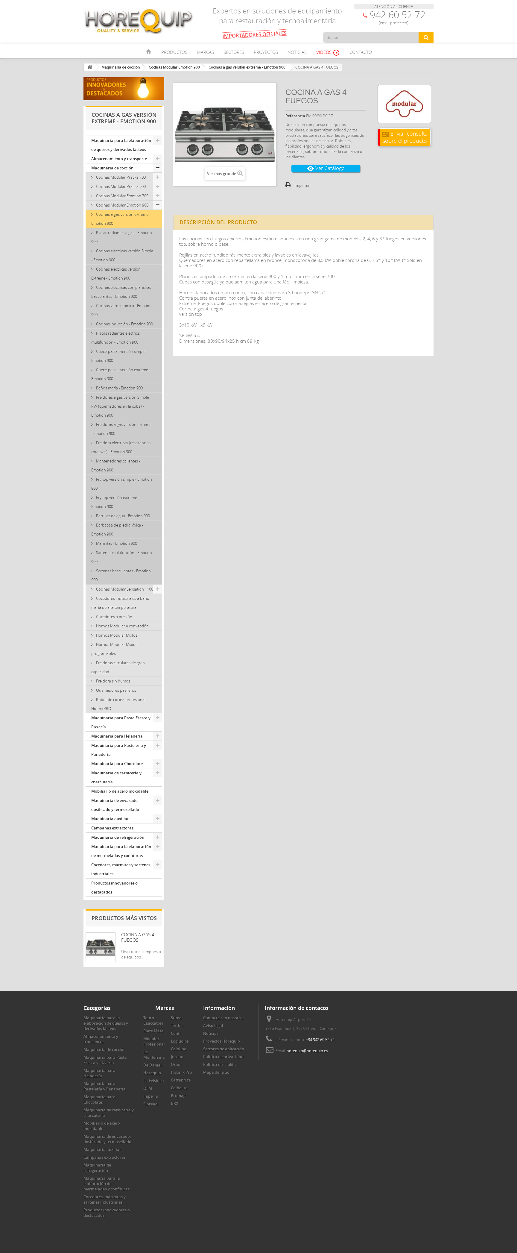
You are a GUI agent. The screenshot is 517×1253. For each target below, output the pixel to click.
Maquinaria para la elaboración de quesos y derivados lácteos (121, 145)
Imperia (150, 1096)
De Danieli (153, 1065)
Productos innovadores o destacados (114, 887)
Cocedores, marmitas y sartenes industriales (120, 869)
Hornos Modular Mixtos (116, 635)
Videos (328, 52)
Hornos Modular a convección (122, 626)
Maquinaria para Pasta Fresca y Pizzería (120, 722)
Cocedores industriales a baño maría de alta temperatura (120, 603)
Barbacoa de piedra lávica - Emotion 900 (117, 529)
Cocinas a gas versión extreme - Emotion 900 (120, 219)
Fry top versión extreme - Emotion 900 (115, 502)
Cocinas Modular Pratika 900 (120, 186)
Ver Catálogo (326, 168)
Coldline (178, 1049)
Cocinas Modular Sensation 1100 (124, 589)
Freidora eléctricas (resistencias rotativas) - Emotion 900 (120, 447)
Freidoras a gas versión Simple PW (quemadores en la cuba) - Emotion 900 (120, 406)
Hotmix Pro (181, 1072)
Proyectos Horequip (221, 1041)
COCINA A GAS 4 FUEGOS (137, 937)
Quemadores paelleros (115, 690)
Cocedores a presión (113, 616)
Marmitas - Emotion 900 (116, 543)
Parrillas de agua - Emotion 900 (122, 515)
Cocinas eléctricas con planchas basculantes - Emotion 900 (121, 292)
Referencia (295, 116)
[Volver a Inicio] (89, 67)
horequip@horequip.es (307, 1050)
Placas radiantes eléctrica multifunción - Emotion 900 (115, 337)
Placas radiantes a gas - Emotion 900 (121, 237)
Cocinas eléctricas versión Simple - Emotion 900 (122, 255)
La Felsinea (153, 1080)
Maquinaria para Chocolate (117, 763)
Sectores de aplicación (223, 1049)
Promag (178, 1095)
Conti (176, 1033)
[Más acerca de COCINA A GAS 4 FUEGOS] (100, 947)
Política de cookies (220, 1064)
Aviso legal (213, 1025)
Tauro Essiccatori (153, 1020)
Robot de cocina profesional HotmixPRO (118, 704)
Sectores (233, 52)
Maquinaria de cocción (112, 168)
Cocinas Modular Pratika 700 (120, 177)
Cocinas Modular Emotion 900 (121, 205)
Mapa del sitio (216, 1072)
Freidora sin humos (112, 681)
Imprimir (302, 185)
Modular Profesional (154, 1041)
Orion (176, 1064)
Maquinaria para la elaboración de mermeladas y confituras (121, 851)
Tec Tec (177, 1025)
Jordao (177, 1056)
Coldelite (179, 1087)
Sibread (150, 1104)
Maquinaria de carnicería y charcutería (116, 777)
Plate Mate (153, 1031)
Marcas (205, 52)
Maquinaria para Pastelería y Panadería (118, 750)
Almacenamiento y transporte (119, 158)
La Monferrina (154, 1054)
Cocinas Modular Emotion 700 (121, 195)
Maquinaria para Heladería (117, 736)
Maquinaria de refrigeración (117, 837)
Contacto (360, 52)
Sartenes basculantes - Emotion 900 (121, 575)
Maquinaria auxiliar (110, 818)
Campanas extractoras (112, 828)
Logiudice (179, 1041)
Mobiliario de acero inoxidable (119, 791)
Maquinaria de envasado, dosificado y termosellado (115, 805)
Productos (174, 52)
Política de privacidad (223, 1056)
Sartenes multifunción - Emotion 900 (121, 557)
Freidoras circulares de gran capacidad (118, 667)
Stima (176, 1017)
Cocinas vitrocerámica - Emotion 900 (121, 310)
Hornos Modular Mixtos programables (114, 649)
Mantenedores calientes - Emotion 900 (115, 465)
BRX (174, 1103)
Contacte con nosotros (223, 1017)
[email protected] (393, 22)
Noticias (297, 52)
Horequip (152, 1072)
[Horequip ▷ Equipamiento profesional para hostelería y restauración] (138, 20)
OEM (147, 1088)
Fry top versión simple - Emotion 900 (121, 484)
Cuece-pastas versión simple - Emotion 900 (119, 356)
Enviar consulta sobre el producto (405, 137)
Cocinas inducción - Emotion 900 (124, 324)
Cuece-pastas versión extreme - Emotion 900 (120, 374)
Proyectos (266, 52)
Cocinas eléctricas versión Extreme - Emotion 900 (116, 273)
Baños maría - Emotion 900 (119, 388)
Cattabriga (181, 1080)
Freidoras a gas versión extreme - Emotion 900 (121, 429)
